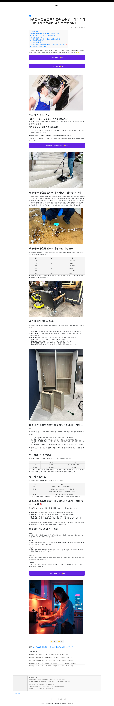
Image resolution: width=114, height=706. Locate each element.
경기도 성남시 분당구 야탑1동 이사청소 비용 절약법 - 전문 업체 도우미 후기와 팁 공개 (50, 654)
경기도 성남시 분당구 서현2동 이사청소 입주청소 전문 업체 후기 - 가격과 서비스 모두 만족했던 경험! (53, 663)
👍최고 (53, 641)
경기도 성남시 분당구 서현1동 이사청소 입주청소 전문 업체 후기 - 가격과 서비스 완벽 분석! (51, 666)
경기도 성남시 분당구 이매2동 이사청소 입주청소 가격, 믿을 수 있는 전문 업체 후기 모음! (50, 657)
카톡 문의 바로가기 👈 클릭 (57, 66)
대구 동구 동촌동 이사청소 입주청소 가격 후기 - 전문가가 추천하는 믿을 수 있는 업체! (48, 679)
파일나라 (17, 693)
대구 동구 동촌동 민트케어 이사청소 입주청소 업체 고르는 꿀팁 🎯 (48, 44)
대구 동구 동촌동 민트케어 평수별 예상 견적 (42, 35)
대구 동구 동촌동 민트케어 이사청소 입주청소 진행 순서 (45, 39)
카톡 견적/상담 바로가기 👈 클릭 (57, 573)
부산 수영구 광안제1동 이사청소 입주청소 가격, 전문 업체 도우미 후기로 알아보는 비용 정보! (49, 681)
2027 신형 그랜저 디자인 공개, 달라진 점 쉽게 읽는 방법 (41, 688)
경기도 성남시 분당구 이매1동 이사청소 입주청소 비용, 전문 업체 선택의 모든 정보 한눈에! (51, 660)
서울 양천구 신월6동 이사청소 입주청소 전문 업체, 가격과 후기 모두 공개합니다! (46, 686)
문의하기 (66, 699)
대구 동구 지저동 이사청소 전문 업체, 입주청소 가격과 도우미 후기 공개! (50, 647)
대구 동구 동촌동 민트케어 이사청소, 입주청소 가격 (44, 33)
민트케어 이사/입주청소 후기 (38, 46)
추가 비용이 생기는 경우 (37, 37)
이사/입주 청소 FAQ (35, 31)
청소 (30, 16)
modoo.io (70, 703)
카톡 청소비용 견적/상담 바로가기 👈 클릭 (57, 145)
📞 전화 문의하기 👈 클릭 (57, 57)
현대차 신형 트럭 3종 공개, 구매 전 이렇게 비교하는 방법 (41, 684)
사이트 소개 (49, 699)
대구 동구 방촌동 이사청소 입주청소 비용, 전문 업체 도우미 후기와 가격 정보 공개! (53, 646)
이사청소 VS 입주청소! (36, 41)
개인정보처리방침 (57, 699)
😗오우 (60, 641)
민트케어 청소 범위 (35, 42)
